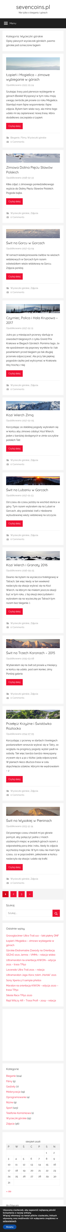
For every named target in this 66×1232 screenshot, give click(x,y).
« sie (8, 1191)
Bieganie (15, 137)
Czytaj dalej (14, 126)
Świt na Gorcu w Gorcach (25, 243)
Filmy (23, 137)
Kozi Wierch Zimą (19, 415)
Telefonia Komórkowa (18, 1113)
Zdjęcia (34, 213)
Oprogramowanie (16, 1097)
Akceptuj (9, 1227)
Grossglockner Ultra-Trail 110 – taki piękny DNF (32, 935)
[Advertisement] (32, 1034)
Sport (9, 1107)
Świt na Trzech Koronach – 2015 (30, 653)
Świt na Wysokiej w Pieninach (29, 820)
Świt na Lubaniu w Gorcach (27, 490)
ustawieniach (9, 1221)
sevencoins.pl (33, 6)
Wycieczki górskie (36, 137)
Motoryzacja (13, 1091)
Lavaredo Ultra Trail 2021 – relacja (25, 969)
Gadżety (11, 1086)
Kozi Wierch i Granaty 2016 (27, 565)
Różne (9, 1102)
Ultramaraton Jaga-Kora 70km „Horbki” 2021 (31, 974)
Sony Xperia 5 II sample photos (23, 980)
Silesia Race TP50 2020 (19, 995)
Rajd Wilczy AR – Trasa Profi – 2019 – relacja (31, 1000)
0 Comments (17, 141)
